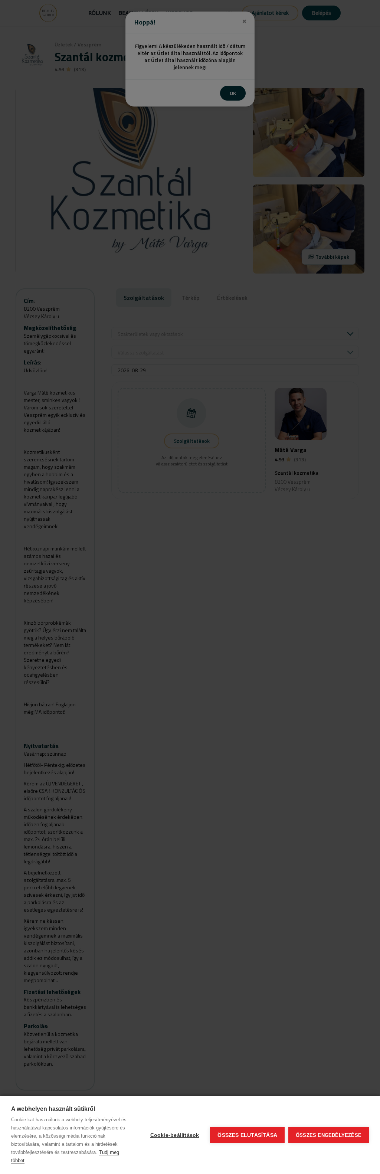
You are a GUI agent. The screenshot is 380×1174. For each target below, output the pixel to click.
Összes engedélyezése (328, 1135)
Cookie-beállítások (174, 1135)
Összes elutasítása (247, 1135)
